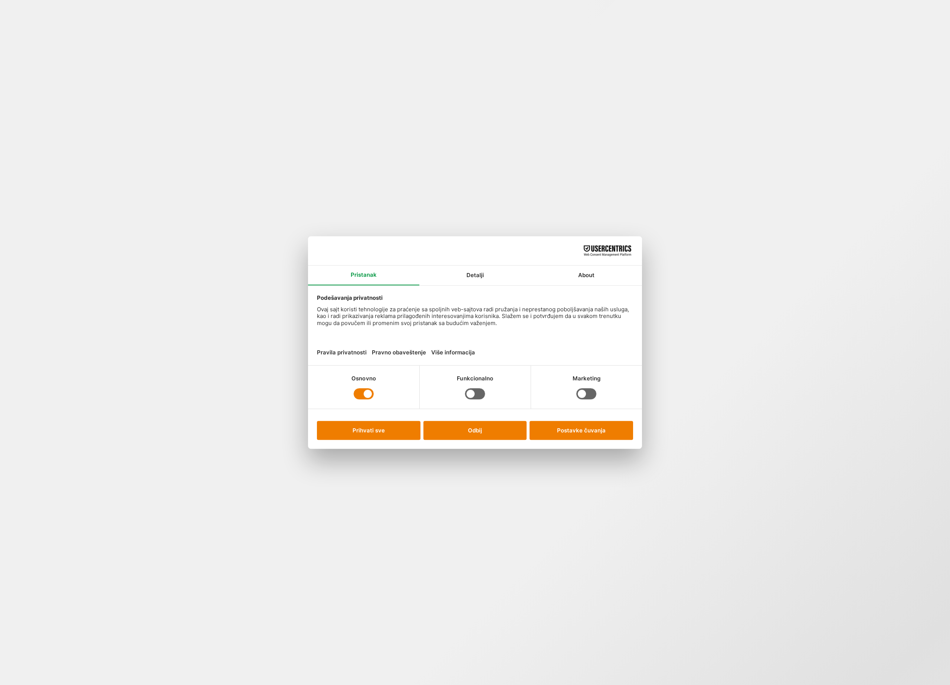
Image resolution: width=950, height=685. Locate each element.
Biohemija (490, 495)
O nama (436, 32)
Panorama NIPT (343, 64)
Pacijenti (385, 50)
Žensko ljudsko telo (525, 101)
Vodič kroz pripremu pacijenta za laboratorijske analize (669, 204)
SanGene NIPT (322, 59)
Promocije (296, 46)
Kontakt (457, 41)
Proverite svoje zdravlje (566, 53)
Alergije (490, 61)
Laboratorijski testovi (703, 170)
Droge (490, 632)
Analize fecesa (490, 143)
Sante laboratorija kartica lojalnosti (669, 486)
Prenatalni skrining (572, 172)
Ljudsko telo (270, 59)
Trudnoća (565, 98)
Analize (245, 41)
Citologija (490, 568)
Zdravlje (703, 274)
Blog (410, 28)
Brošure (703, 347)
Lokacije (364, 46)
